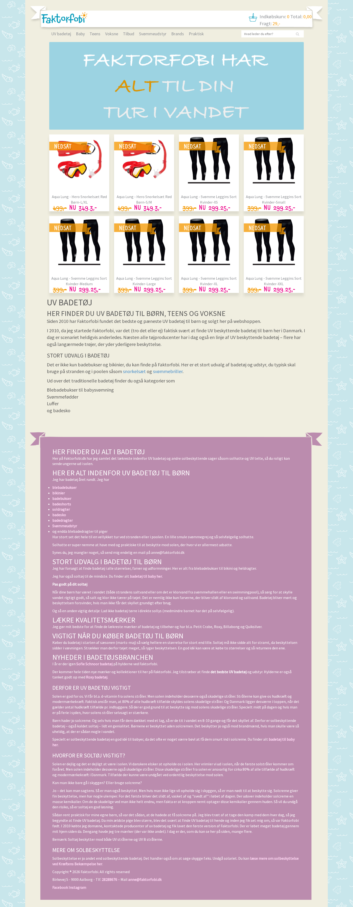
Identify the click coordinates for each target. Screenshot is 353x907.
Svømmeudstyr (152, 33)
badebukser (61, 498)
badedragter (62, 520)
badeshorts (61, 504)
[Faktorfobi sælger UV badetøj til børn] (64, 18)
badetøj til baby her (146, 576)
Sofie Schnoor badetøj (94, 663)
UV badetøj (61, 33)
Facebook (60, 887)
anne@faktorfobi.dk (145, 879)
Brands (177, 33)
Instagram (77, 887)
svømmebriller (168, 371)
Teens (95, 33)
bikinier (58, 492)
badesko (59, 514)
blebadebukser (64, 487)
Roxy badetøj (96, 677)
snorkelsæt (134, 371)
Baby (80, 33)
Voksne (111, 33)
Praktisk (196, 33)
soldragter (61, 509)
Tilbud (128, 33)
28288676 (109, 879)
